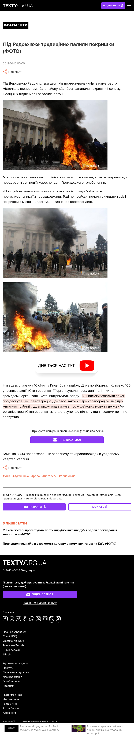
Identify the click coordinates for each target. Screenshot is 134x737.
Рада (36, 476)
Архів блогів (11, 708)
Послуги (8, 668)
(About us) (20, 632)
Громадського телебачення (83, 182)
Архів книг (9, 713)
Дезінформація (12, 677)
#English (8, 654)
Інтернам (8, 686)
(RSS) (14, 636)
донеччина (68, 476)
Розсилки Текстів (13, 645)
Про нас (8, 632)
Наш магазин (11, 699)
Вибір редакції (12, 650)
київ (7, 476)
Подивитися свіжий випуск (40, 602)
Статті (6, 636)
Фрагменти (10, 641)
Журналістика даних (15, 663)
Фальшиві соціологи (16, 672)
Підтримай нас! (12, 695)
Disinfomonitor (12, 681)
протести (50, 476)
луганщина (21, 476)
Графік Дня (10, 704)
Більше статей (15, 523)
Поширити (15, 72)
